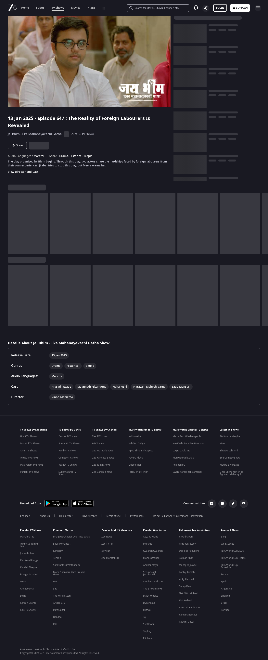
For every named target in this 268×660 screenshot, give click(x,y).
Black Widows (150, 596)
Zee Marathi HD (110, 558)
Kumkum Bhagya (29, 560)
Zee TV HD (107, 544)
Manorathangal (151, 558)
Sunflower (148, 624)
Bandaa (57, 617)
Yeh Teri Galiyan (137, 443)
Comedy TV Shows (68, 457)
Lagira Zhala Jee (181, 450)
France (224, 574)
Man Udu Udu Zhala (184, 457)
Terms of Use (113, 516)
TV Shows (58, 7)
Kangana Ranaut (188, 614)
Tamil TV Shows (28, 450)
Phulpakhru (179, 465)
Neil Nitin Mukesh (188, 593)
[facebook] (212, 503)
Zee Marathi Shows (102, 450)
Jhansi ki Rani (27, 553)
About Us (45, 516)
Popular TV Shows (30, 530)
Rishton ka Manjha (230, 436)
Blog (223, 536)
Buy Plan (242, 8)
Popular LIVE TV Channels (116, 530)
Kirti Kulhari (185, 600)
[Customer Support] (196, 8)
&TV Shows (98, 443)
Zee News (106, 536)
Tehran (57, 558)
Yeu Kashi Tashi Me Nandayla (189, 443)
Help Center (65, 516)
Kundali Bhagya (28, 567)
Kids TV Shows (28, 610)
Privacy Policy (89, 516)
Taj (144, 617)
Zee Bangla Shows (102, 472)
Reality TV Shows (67, 465)
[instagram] (222, 503)
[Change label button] (205, 8)
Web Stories (227, 544)
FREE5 (91, 7)
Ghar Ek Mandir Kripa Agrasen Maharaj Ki (231, 473)
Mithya (147, 610)
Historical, (76, 156)
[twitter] (233, 503)
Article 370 (59, 603)
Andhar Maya (150, 565)
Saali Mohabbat (61, 544)
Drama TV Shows (67, 436)
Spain (224, 581)
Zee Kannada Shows (103, 457)
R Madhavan (186, 536)
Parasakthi (59, 610)
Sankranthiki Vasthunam (66, 565)
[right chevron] (264, 223)
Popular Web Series (154, 530)
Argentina (226, 588)
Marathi (39, 156)
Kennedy (58, 551)
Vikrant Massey (187, 544)
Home (25, 7)
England (225, 596)
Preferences (137, 516)
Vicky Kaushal (186, 579)
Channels (25, 516)
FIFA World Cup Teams (233, 558)
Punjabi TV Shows (29, 472)
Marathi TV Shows (30, 443)
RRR (55, 624)
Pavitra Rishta (136, 457)
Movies (75, 7)
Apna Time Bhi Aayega (141, 450)
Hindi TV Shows (28, 436)
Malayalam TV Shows (31, 465)
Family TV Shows (67, 450)
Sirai (55, 588)
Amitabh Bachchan (189, 607)
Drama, (64, 156)
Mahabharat (27, 536)
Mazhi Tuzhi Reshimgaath (187, 436)
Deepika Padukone (189, 551)
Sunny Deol (185, 586)
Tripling (147, 631)
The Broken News (152, 588)
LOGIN (220, 8)
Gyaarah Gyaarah (153, 551)
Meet (222, 443)
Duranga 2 (149, 603)
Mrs (55, 581)
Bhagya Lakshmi (229, 450)
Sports (40, 7)
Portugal (225, 610)
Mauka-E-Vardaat (229, 465)
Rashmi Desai (186, 622)
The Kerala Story (62, 596)
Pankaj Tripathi (187, 572)
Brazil (224, 603)
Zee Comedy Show (230, 457)
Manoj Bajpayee (188, 565)
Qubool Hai (135, 465)
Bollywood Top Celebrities (194, 530)
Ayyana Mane (150, 536)
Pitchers (147, 638)
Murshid (147, 544)
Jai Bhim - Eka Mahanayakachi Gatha (35, 134)
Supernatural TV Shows (67, 473)
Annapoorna (27, 588)
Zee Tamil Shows (101, 465)
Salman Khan (186, 558)
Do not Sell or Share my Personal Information (178, 516)
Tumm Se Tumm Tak (29, 545)
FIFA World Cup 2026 (232, 551)
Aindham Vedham (153, 581)
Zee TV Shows (99, 436)
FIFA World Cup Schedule (229, 566)
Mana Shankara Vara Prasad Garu (68, 573)
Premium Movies (63, 530)
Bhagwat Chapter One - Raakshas (71, 536)
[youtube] (244, 503)
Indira (23, 596)
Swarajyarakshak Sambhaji (187, 472)
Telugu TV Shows (29, 457)
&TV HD (105, 551)
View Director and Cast (23, 172)
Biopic (88, 156)
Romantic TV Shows (69, 443)
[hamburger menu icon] (258, 8)
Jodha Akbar (135, 436)
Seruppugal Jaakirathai (149, 573)
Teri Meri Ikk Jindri (138, 472)
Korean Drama (28, 603)
